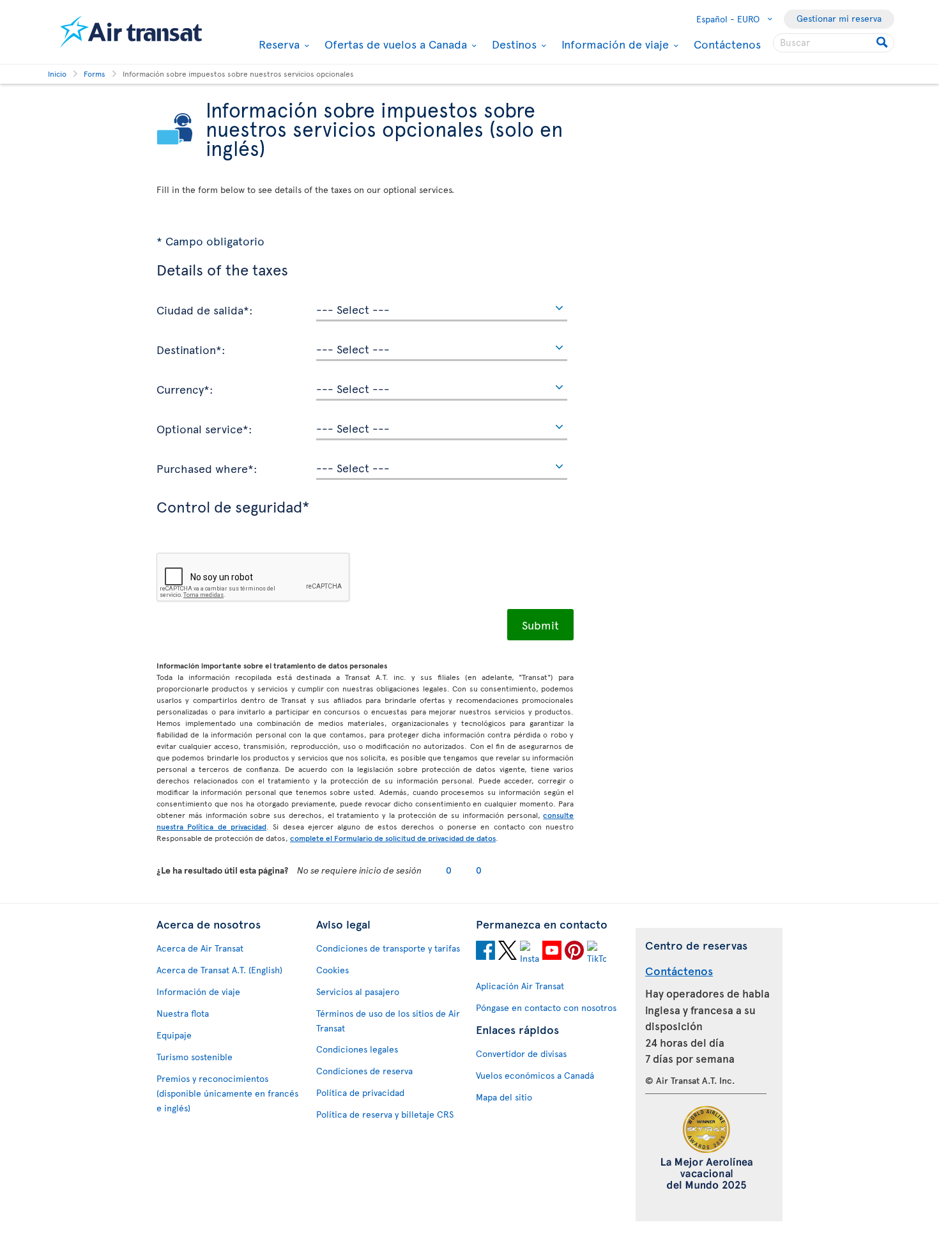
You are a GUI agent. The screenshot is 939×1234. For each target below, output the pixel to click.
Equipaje (174, 1035)
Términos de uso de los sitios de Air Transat (388, 1020)
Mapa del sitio (504, 1097)
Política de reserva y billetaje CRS (385, 1114)
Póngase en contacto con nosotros (546, 1007)
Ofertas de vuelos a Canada (394, 44)
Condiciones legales (357, 1049)
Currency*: (184, 388)
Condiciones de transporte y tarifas (388, 948)
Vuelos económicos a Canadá (535, 1075)
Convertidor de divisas (521, 1053)
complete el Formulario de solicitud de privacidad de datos (393, 838)
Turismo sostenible (194, 1057)
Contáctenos (727, 44)
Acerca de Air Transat (199, 948)
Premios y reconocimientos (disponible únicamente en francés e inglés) (227, 1093)
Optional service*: (204, 428)
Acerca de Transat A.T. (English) (219, 970)
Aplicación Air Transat (520, 986)
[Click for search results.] (883, 42)
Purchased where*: (206, 467)
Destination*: (190, 349)
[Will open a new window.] (485, 952)
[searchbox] (833, 42)
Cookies (332, 970)
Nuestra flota (182, 1013)
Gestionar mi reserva (839, 18)
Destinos (512, 44)
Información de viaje (613, 44)
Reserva (277, 44)
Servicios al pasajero (357, 991)
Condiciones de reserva (364, 1071)
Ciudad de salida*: (204, 309)
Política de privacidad (360, 1092)
